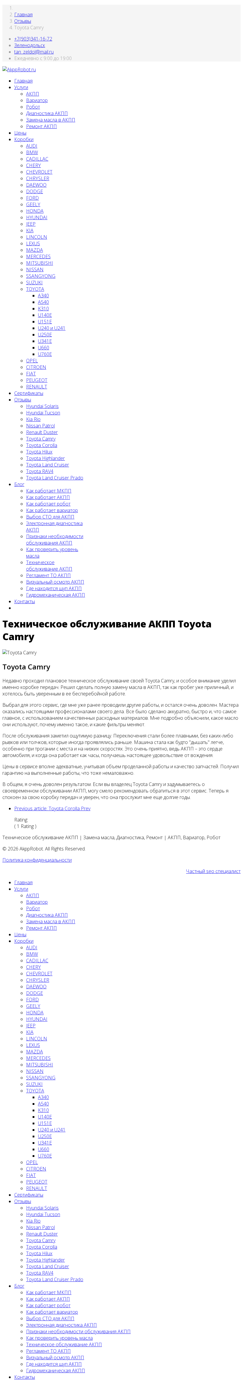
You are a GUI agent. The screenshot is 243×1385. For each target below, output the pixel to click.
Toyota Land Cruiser (47, 464)
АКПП (32, 94)
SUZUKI (34, 282)
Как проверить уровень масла (59, 1338)
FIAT (31, 373)
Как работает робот (48, 504)
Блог (19, 484)
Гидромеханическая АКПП (55, 595)
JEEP (31, 224)
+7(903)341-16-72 (33, 38)
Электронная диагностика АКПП (61, 1325)
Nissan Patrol (40, 425)
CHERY (33, 165)
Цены (20, 133)
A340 (43, 295)
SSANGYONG (40, 276)
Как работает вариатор (52, 510)
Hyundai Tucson (43, 412)
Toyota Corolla (41, 445)
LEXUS (33, 243)
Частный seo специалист (213, 871)
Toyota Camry (40, 438)
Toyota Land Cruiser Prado (54, 477)
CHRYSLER (37, 178)
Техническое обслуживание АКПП (49, 565)
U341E (45, 341)
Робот (33, 107)
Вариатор (37, 100)
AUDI (31, 146)
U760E (45, 354)
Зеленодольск (29, 45)
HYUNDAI (36, 217)
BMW (32, 152)
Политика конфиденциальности (37, 860)
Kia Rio (33, 419)
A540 (43, 302)
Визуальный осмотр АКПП (55, 582)
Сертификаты (28, 393)
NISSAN (35, 269)
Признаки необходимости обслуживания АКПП (54, 539)
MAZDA (34, 250)
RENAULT (36, 386)
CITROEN (36, 367)
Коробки (23, 139)
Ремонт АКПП (41, 126)
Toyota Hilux (39, 451)
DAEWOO (36, 185)
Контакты (24, 601)
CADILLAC (37, 159)
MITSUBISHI (39, 263)
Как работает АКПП (48, 497)
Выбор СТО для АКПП (50, 517)
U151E (45, 321)
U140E (45, 315)
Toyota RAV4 (39, 471)
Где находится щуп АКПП (54, 588)
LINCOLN (36, 237)
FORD (32, 198)
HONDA (35, 211)
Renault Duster (42, 432)
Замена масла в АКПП (50, 120)
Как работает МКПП (48, 491)
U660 (43, 347)
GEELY (33, 204)
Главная (23, 14)
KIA (29, 230)
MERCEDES (38, 256)
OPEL (32, 360)
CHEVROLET (39, 172)
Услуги (21, 87)
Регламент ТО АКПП (48, 575)
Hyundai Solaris (42, 406)
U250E (45, 334)
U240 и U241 (51, 328)
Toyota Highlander (45, 458)
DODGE (34, 191)
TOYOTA (35, 289)
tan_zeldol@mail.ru (34, 52)
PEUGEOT (36, 380)
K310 (43, 308)
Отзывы (22, 21)
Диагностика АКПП (47, 113)
